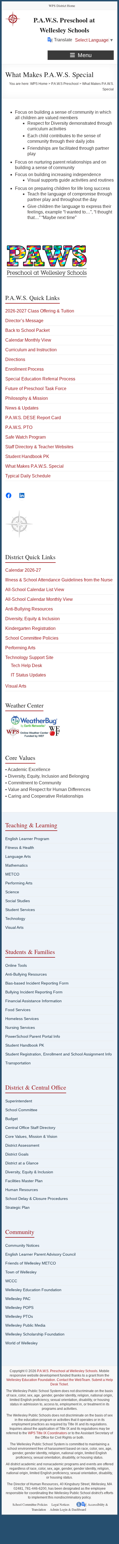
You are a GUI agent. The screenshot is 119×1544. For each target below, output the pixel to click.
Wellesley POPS (19, 1307)
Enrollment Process (24, 369)
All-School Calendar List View (34, 589)
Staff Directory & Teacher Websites (39, 446)
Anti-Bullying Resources (29, 609)
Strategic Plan (17, 1207)
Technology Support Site (29, 657)
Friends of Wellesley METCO (30, 1263)
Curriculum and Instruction (31, 349)
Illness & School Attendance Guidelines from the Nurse (59, 580)
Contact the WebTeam (73, 1380)
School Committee (21, 1110)
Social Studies (17, 901)
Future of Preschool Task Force (35, 388)
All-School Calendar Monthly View (39, 599)
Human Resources (21, 1189)
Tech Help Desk (26, 665)
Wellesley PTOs (19, 1316)
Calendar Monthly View (28, 340)
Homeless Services (22, 1018)
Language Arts (18, 856)
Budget (11, 1118)
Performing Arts (20, 647)
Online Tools (16, 965)
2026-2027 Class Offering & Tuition (39, 311)
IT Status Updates (28, 675)
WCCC (11, 1281)
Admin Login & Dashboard (68, 1509)
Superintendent (18, 1101)
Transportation (18, 1063)
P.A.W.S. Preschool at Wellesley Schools (64, 25)
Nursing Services (20, 1027)
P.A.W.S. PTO (18, 427)
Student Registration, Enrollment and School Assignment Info (58, 1054)
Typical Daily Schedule (28, 476)
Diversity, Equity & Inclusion (32, 618)
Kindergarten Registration (30, 628)
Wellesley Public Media (25, 1325)
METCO (12, 874)
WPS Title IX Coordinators (47, 1433)
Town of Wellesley (21, 1272)
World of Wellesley (21, 1343)
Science (12, 892)
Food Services (17, 1010)
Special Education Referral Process (40, 379)
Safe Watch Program (25, 437)
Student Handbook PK (27, 456)
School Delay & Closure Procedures (36, 1198)
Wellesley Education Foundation (33, 1290)
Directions (15, 359)
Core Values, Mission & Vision (31, 1136)
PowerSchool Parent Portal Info (32, 1036)
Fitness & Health (19, 847)
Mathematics (16, 865)
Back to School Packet (27, 330)
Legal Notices (60, 1504)
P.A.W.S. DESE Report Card (33, 417)
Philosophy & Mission (26, 398)
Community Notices (22, 1245)
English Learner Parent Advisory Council (40, 1254)
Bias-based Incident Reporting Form (37, 983)
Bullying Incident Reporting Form (34, 992)
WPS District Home (62, 5)
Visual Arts (15, 686)
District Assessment (22, 1145)
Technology (15, 918)
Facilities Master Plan (24, 1181)
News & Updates (21, 408)
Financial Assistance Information (33, 1001)
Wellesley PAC (17, 1298)
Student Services (20, 909)
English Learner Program (27, 838)
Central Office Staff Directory (30, 1127)
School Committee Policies (31, 638)
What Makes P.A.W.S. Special (34, 466)
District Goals (17, 1154)
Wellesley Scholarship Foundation (34, 1334)
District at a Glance (21, 1163)
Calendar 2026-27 (23, 570)
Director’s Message (24, 320)
